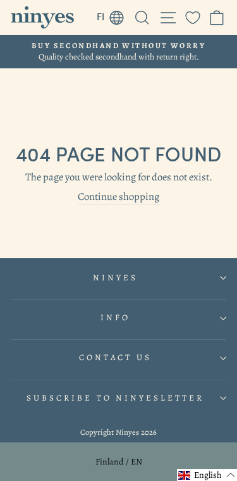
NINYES (115, 278)
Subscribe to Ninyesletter (115, 398)
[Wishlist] (193, 17)
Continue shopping (118, 197)
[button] (207, 475)
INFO (115, 317)
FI (114, 14)
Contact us (115, 357)
